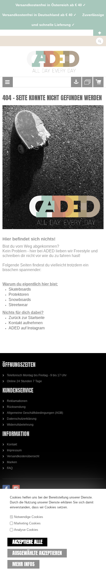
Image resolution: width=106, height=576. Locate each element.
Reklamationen (17, 401)
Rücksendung (16, 407)
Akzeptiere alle (27, 541)
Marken (12, 462)
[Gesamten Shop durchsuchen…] (99, 41)
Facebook (6, 488)
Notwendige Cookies (28, 517)
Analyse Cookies (26, 530)
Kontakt (12, 444)
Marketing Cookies (27, 523)
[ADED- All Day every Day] (53, 62)
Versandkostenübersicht (23, 456)
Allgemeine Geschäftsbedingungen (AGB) (35, 413)
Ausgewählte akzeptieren (37, 552)
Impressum (14, 450)
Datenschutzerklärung (21, 418)
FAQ (10, 468)
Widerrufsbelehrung (20, 424)
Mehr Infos (23, 564)
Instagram (16, 488)
